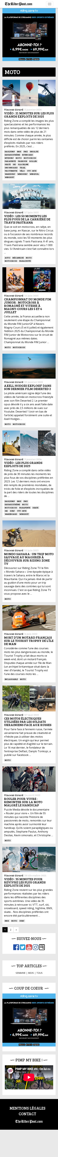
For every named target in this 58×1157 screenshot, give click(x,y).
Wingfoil (34, 174)
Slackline (23, 164)
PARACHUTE (25, 261)
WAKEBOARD (11, 514)
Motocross (30, 158)
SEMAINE (20, 972)
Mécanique (18, 257)
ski (14, 164)
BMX (19, 151)
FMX (26, 151)
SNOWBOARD (11, 167)
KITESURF (9, 158)
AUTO (7, 257)
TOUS (39, 972)
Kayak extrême (12, 154)
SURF (12, 511)
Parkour (22, 161)
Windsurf (22, 174)
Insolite (34, 151)
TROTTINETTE (11, 170)
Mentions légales (27, 1108)
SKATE (8, 164)
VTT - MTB (31, 170)
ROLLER (33, 161)
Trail (22, 167)
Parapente (10, 161)
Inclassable (11, 679)
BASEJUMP (10, 151)
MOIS (31, 972)
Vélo (22, 170)
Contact (27, 1113)
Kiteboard (27, 154)
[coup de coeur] (29, 1019)
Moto (19, 158)
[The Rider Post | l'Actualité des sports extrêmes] (18, 4)
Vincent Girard (13, 109)
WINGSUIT (9, 177)
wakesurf (10, 174)
